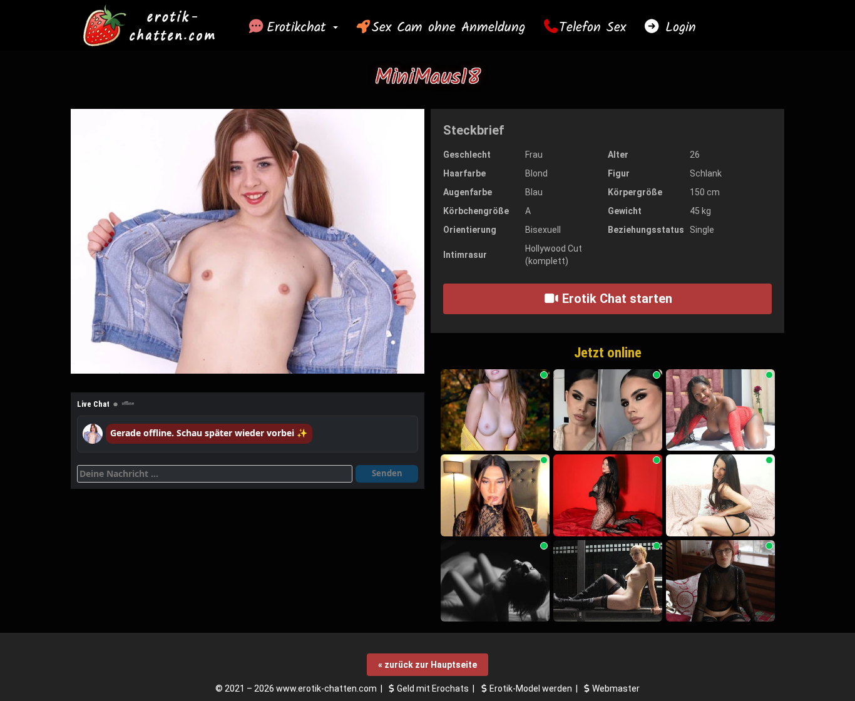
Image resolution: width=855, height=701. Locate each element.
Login (678, 27)
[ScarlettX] (495, 410)
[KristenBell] (720, 410)
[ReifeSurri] (720, 495)
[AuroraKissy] (720, 581)
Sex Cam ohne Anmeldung (448, 27)
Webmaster (616, 688)
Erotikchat (299, 27)
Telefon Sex (592, 27)
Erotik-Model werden (530, 688)
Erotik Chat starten (615, 298)
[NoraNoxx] (495, 581)
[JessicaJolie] (607, 410)
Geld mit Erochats (433, 688)
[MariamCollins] (607, 495)
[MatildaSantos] (495, 495)
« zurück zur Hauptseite (427, 665)
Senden (387, 473)
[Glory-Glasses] (607, 581)
